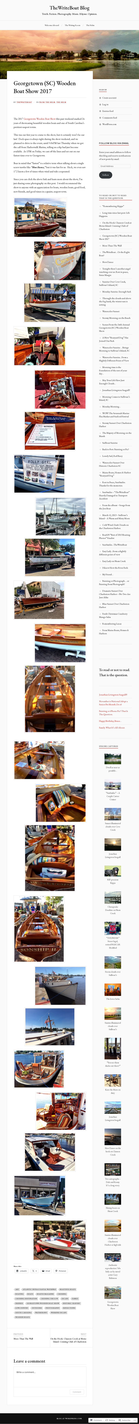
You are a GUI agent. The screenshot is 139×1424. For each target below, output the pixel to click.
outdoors (37, 1308)
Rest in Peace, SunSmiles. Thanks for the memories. (112, 484)
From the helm (47, 102)
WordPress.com (109, 124)
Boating (19, 1294)
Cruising (62, 1294)
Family (75, 1299)
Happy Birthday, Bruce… (110, 720)
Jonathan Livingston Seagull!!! (113, 694)
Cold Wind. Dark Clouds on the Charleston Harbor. (114, 526)
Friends (19, 1303)
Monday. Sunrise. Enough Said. (116, 291)
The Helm (90, 25)
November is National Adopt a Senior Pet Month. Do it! (113, 703)
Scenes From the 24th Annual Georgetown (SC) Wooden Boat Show (114, 328)
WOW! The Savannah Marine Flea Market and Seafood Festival (114, 415)
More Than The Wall (112, 245)
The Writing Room (72, 25)
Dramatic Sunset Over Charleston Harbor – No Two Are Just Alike (114, 594)
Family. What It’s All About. (112, 727)
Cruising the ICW (49, 1299)
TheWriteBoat (24, 102)
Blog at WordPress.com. (69, 1418)
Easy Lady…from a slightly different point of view (112, 553)
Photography (52, 1308)
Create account (109, 97)
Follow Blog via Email (114, 143)
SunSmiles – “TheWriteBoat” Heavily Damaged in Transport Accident (114, 495)
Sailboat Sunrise (110, 442)
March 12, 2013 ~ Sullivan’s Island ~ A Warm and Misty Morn (114, 517)
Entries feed (107, 111)
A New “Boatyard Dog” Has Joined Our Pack (113, 339)
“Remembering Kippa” (113, 206)
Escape (65, 1299)
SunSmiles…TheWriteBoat (114, 544)
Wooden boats (22, 1317)
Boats (30, 1294)
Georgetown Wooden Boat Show (40, 118)
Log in (105, 104)
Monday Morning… (111, 406)
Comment (77, 1392)
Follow (105, 174)
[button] (113, 764)
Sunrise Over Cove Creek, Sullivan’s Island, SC (112, 283)
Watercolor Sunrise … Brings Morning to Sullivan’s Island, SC (114, 349)
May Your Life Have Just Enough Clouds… (111, 382)
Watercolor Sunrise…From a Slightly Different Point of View (114, 359)
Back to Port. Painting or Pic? (115, 449)
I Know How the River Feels (115, 567)
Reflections (69, 1308)
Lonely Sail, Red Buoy (112, 455)
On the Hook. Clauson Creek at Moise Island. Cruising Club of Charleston (115, 226)
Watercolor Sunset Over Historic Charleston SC (111, 464)
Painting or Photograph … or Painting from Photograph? (114, 582)
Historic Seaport (71, 1303)
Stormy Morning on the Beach (116, 317)
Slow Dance (107, 262)
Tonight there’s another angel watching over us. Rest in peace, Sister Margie (114, 272)
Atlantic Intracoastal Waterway (39, 1289)
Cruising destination (26, 1299)
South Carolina (23, 1313)
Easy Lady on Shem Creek (114, 561)
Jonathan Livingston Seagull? (116, 390)
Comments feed (109, 117)
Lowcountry (21, 1308)
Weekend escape (59, 1313)
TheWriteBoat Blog (69, 7)
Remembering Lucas (111, 623)
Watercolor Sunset (110, 311)
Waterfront (41, 1313)
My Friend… (107, 574)
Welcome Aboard (52, 25)
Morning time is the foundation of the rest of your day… (113, 370)
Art (17, 1289)
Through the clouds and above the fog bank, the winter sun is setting (115, 301)
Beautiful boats (68, 1289)
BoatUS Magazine (45, 1294)
